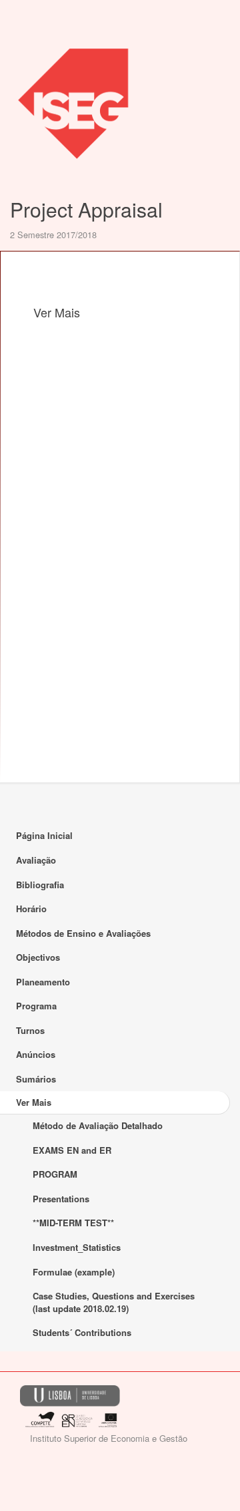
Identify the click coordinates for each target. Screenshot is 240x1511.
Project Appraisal (86, 209)
